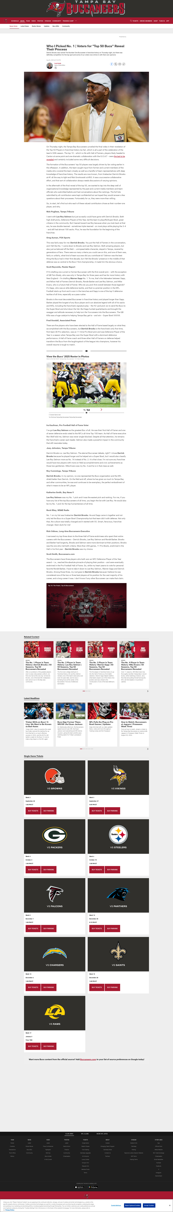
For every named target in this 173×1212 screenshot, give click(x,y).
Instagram (158, 1172)
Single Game (85, 1143)
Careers (108, 1143)
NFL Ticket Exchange (158, 1153)
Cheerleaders (66, 1156)
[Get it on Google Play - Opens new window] (93, 1188)
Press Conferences (48, 1146)
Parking (134, 1149)
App (158, 1143)
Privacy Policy (10, 1210)
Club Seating (85, 1149)
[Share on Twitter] (115, 65)
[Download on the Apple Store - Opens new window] (79, 1187)
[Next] (101, 409)
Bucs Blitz (29, 1149)
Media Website (158, 1149)
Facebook (158, 1166)
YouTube (158, 1162)
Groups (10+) (85, 1162)
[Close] (170, 1205)
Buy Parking (49, 811)
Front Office (12, 1153)
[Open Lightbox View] (86, 391)
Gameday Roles (107, 1149)
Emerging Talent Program (107, 1146)
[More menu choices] (76, 21)
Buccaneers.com (88, 1059)
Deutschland (158, 1176)
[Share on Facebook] (111, 65)
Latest (29, 1143)
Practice (67, 1149)
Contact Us (108, 1153)
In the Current (48, 1159)
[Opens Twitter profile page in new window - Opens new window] (55, 68)
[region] (86, 1205)
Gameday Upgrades (85, 1153)
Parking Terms (134, 1159)
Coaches (12, 1146)
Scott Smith (57, 63)
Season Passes (85, 1146)
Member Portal (85, 1169)
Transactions (12, 1149)
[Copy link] (123, 64)
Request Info (85, 1166)
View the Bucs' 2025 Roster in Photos (67, 356)
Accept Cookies (149, 1205)
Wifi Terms (134, 1156)
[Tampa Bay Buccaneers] (86, 1196)
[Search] (131, 20)
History (12, 1156)
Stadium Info (133, 1143)
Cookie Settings (116, 1205)
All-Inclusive (85, 1156)
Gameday (133, 1146)
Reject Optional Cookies (132, 1205)
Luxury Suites (85, 1159)
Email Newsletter (158, 1159)
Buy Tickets (33, 811)
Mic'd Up (48, 1153)
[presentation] (148, 691)
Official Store (158, 1146)
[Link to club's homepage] (5, 20)
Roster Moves (29, 1146)
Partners (107, 1156)
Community (29, 1153)
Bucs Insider (48, 1156)
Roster (12, 1143)
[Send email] (119, 65)
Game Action (66, 1146)
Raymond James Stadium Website (133, 1153)
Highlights (48, 1149)
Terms (85, 1172)
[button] (86, 605)
